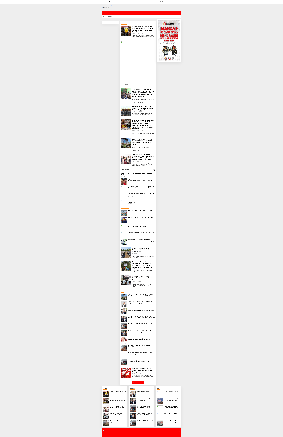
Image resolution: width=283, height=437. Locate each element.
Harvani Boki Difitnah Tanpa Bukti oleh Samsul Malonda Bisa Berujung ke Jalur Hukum (139, 225)
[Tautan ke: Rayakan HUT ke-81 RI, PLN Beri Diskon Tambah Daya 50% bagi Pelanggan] (126, 372)
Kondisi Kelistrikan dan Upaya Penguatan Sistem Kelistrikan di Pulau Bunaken (142, 250)
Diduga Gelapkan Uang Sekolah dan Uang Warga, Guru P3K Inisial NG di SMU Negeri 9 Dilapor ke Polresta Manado (143, 29)
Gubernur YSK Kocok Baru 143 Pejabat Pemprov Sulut (141, 232)
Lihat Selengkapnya (138, 382)
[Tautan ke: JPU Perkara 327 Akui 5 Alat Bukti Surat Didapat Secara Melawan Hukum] (124, 347)
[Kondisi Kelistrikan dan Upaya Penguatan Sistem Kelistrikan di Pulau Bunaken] (139, 257)
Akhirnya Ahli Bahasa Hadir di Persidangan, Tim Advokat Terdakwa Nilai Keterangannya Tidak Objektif (141, 317)
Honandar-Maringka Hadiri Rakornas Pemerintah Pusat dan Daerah (172, 414)
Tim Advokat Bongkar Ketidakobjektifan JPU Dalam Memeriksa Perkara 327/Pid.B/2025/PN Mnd (140, 360)
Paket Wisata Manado (108, 435)
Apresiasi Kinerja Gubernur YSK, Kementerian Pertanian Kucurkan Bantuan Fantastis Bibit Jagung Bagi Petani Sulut (141, 240)
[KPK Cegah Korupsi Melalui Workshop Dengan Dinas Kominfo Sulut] (139, 286)
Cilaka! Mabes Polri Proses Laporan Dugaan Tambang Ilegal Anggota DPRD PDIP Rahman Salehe (116, 421)
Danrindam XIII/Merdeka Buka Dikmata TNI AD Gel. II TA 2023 (141, 194)
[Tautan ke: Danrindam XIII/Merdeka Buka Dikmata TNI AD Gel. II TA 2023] (124, 196)
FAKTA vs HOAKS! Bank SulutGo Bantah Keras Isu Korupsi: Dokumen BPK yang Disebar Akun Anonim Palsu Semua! (140, 302)
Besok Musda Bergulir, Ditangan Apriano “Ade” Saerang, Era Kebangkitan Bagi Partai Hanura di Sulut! (140, 338)
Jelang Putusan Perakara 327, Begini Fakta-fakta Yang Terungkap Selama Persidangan (140, 353)
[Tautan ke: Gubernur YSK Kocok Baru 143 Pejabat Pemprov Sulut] (124, 234)
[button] (180, 2)
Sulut (133, 145)
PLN (133, 97)
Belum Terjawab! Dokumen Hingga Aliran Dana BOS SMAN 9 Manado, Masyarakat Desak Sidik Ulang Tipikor (143, 141)
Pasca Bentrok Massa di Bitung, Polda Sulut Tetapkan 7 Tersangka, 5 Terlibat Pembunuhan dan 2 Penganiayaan (141, 187)
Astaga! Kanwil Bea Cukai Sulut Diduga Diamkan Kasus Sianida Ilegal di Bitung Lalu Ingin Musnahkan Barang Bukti (171, 392)
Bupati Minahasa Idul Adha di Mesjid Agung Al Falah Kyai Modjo (136, 173)
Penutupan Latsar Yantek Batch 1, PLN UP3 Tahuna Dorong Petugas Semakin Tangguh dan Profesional (143, 108)
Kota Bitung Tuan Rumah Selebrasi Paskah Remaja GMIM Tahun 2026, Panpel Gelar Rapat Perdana (172, 421)
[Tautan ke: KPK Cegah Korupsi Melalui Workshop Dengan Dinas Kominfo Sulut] (126, 280)
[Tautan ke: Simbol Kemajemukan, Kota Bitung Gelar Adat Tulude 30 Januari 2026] (160, 408)
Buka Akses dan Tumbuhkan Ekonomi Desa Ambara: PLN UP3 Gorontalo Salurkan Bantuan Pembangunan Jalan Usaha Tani (142, 264)
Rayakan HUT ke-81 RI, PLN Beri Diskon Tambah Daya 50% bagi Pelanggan (142, 370)
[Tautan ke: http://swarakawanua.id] (154, 170)
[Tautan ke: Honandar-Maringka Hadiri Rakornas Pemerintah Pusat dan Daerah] (160, 415)
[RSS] (179, 431)
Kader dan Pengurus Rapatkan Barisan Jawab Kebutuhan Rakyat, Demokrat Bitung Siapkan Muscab (171, 399)
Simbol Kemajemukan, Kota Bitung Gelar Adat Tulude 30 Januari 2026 (171, 407)
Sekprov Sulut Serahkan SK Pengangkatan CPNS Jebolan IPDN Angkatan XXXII (140, 211)
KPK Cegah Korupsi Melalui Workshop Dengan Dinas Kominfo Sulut (143, 277)
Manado (133, 33)
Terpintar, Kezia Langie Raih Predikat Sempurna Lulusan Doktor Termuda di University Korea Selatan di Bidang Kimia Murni (143, 157)
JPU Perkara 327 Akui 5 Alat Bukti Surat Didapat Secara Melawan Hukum (139, 346)
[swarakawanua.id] (106, 7)
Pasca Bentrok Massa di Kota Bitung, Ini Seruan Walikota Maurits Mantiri (140, 201)
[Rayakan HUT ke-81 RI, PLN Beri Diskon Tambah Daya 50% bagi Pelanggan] (143, 378)
